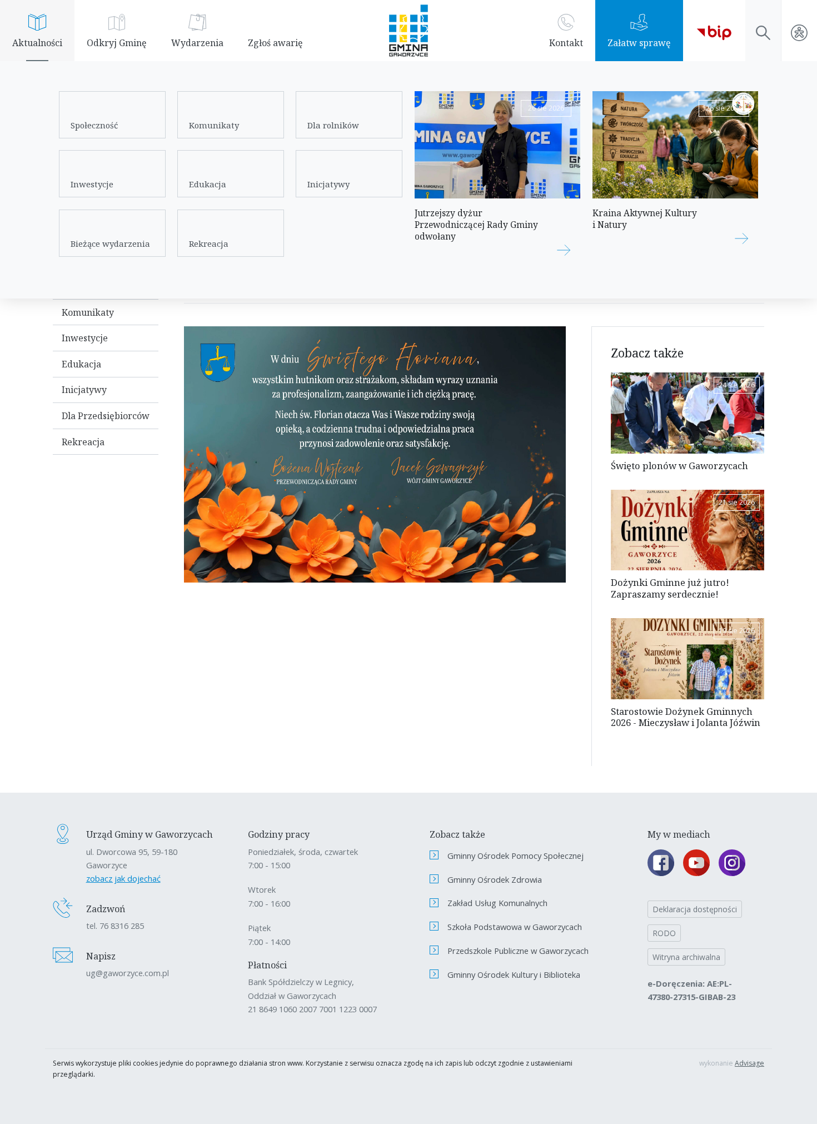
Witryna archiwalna (686, 957)
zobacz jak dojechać (123, 878)
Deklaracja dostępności (694, 909)
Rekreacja (208, 243)
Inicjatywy (328, 184)
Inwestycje (92, 184)
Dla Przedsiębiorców (106, 416)
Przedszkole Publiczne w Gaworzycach (518, 950)
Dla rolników (333, 125)
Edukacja (207, 184)
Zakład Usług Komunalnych (497, 902)
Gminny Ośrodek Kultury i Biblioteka (513, 974)
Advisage (749, 1063)
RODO (664, 933)
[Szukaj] (763, 30)
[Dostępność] (799, 30)
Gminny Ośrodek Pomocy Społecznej (515, 855)
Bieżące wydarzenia (110, 243)
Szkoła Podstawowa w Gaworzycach (514, 926)
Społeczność (94, 125)
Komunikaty (214, 125)
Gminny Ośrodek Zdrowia (494, 879)
